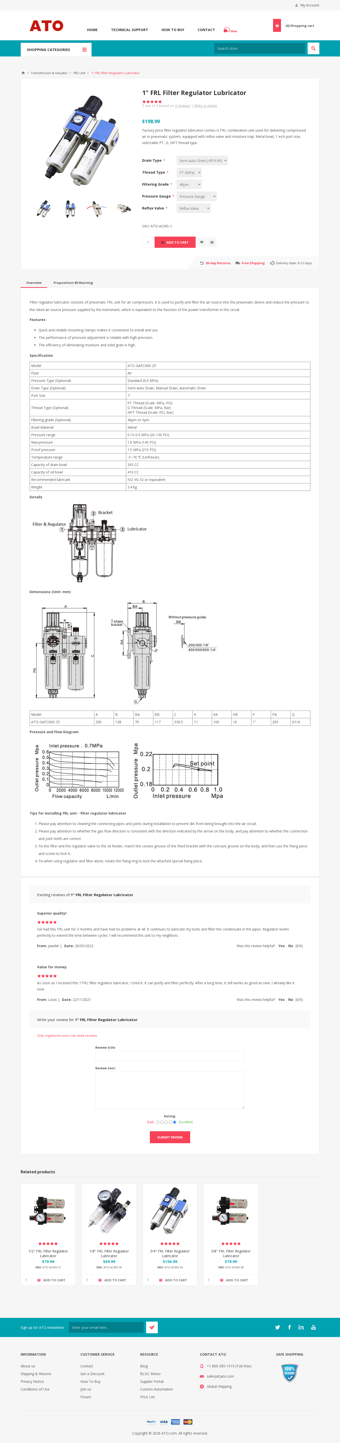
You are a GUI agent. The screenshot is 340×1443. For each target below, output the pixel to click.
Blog (144, 1366)
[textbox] (259, 48)
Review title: (105, 1047)
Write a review (205, 105)
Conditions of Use (35, 1389)
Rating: (170, 1116)
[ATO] (23, 73)
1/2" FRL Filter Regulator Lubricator (48, 1253)
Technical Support (129, 29)
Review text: (105, 1068)
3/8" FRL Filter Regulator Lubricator (231, 1253)
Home (92, 29)
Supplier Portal (152, 1381)
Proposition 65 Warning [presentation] (73, 282)
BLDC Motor (150, 1373)
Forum (85, 1396)
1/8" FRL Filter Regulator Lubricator (109, 1253)
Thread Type (154, 172)
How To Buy (173, 29)
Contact (206, 29)
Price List (147, 1396)
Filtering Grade (156, 184)
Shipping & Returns (36, 1373)
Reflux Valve (153, 208)
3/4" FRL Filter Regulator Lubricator (170, 1253)
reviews (182, 105)
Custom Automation (156, 1389)
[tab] (34, 282)
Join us (85, 1389)
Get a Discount (92, 1373)
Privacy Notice (32, 1381)
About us (28, 1366)
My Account (309, 5)
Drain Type (152, 160)
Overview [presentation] (34, 282)
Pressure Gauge (157, 196)
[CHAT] (231, 30)
